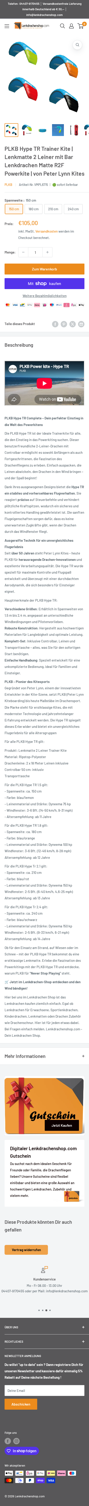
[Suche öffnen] (62, 25)
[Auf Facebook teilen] (55, 323)
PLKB (8, 185)
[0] (81, 26)
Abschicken (20, 1404)
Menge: (10, 252)
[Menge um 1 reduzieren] (23, 252)
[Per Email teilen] (81, 323)
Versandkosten (46, 231)
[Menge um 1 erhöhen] (47, 252)
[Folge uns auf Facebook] (8, 1441)
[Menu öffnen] (7, 26)
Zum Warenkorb (44, 269)
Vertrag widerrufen (26, 1250)
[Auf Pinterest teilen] (64, 323)
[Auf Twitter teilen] (72, 323)
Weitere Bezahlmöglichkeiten (45, 296)
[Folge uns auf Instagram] (16, 1441)
